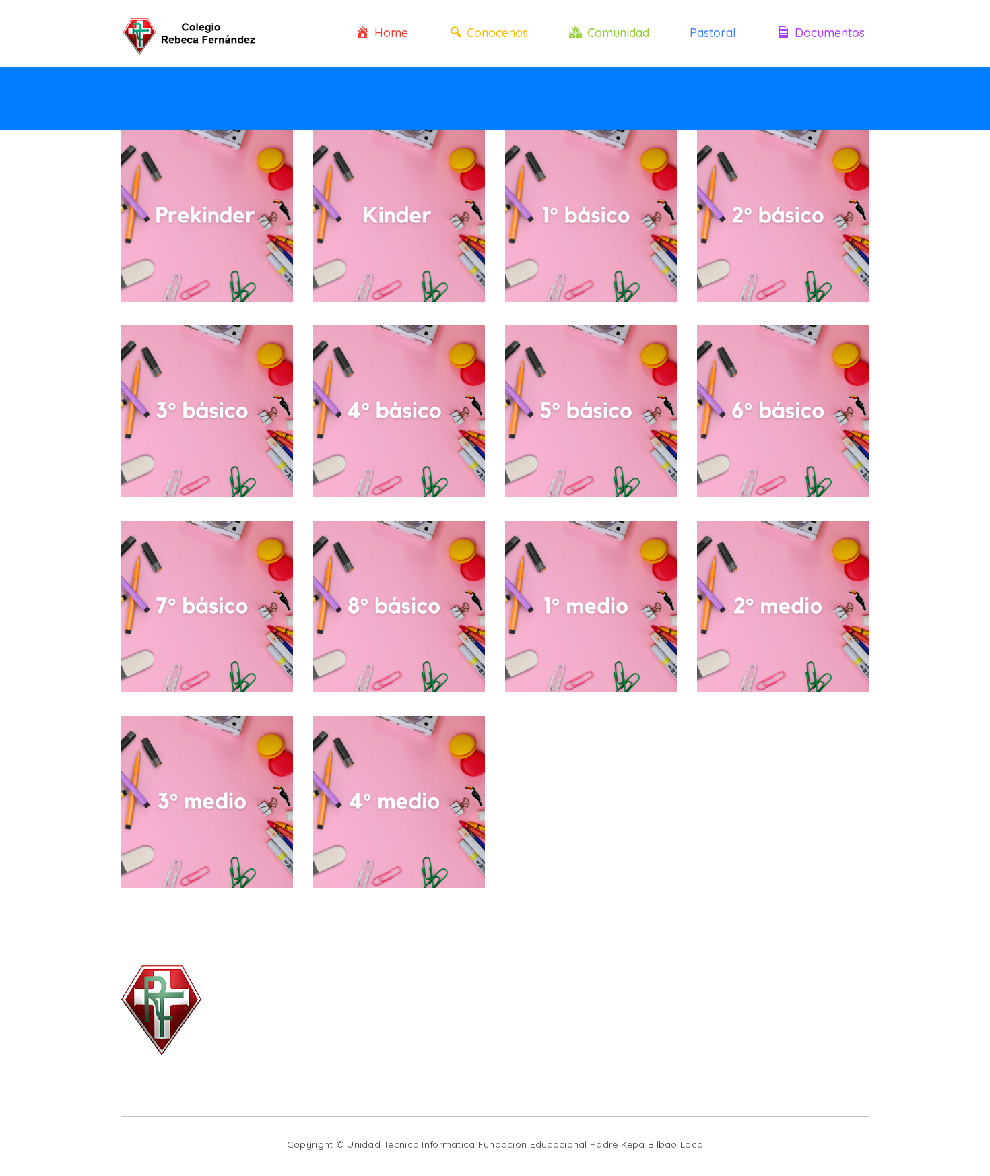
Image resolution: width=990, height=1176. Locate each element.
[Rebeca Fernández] (192, 33)
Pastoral (713, 32)
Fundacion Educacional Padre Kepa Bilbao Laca (590, 1144)
